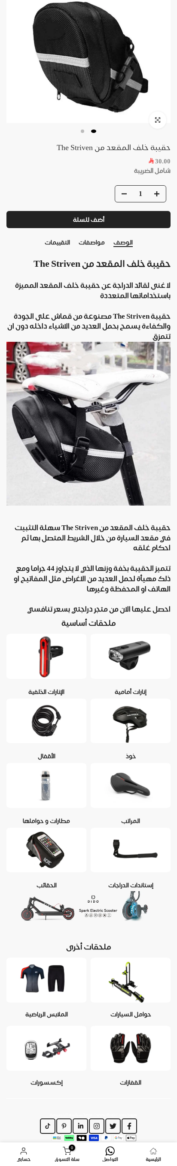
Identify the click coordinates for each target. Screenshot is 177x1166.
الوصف (123, 242)
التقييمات (57, 242)
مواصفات (92, 242)
